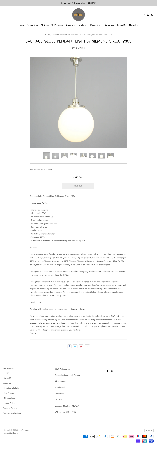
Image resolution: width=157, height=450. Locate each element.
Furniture (82, 25)
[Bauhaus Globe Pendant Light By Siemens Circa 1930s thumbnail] (46, 156)
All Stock (45, 25)
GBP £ (148, 430)
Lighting (70, 25)
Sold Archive (66, 34)
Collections (109, 25)
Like (69, 346)
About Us (7, 383)
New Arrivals (32, 25)
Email (87, 346)
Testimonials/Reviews (12, 413)
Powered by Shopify (10, 433)
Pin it (81, 346)
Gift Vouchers (57, 25)
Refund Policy (9, 403)
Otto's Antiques (78, 48)
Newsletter (133, 25)
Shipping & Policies (11, 388)
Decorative (95, 25)
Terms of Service (10, 408)
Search (6, 372)
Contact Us (121, 25)
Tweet (75, 346)
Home (21, 25)
